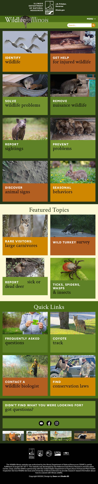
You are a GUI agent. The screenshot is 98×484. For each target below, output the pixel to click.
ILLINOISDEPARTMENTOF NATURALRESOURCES (36, 7)
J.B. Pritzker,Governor (61, 5)
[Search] (93, 25)
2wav (55, 476)
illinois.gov (60, 10)
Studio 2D (65, 476)
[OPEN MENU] (95, 18)
